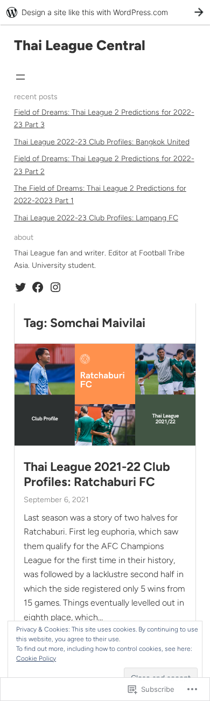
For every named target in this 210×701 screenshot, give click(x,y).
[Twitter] (20, 287)
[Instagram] (55, 287)
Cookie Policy (36, 658)
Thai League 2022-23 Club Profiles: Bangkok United (102, 142)
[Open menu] (20, 77)
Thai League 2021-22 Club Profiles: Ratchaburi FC (97, 474)
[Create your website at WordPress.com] (105, 12)
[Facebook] (37, 287)
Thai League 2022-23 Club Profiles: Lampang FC (96, 218)
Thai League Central (79, 45)
